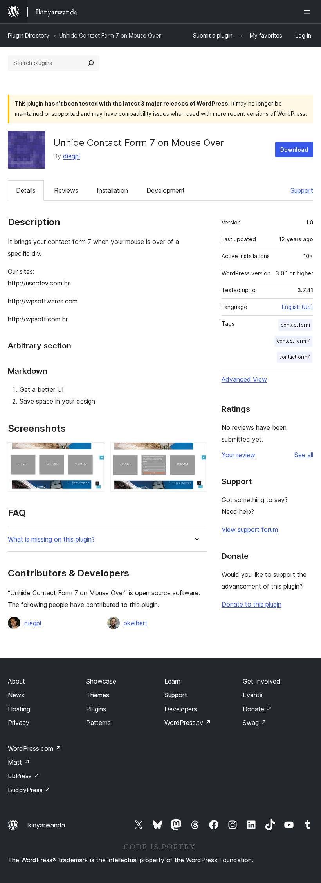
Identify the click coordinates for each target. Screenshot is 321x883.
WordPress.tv (187, 723)
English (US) (297, 306)
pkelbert (136, 623)
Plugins (96, 709)
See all (303, 455)
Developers (180, 709)
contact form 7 (293, 341)
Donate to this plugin (251, 604)
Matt (19, 762)
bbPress (24, 776)
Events (253, 695)
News (16, 695)
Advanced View (244, 379)
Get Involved (261, 681)
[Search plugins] (91, 63)
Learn (172, 681)
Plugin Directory (28, 35)
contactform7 (294, 357)
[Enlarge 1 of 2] (93, 453)
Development (165, 190)
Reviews (66, 190)
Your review (238, 455)
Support (301, 190)
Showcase (101, 681)
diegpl (71, 156)
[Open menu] (308, 11)
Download (294, 149)
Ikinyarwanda (45, 825)
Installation (112, 190)
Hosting (19, 709)
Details (26, 190)
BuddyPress (29, 790)
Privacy (18, 723)
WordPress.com (34, 748)
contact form (295, 325)
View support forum (250, 529)
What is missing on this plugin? (51, 539)
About (16, 681)
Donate (257, 709)
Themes (97, 695)
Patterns (98, 723)
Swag (255, 723)
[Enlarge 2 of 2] (196, 453)
